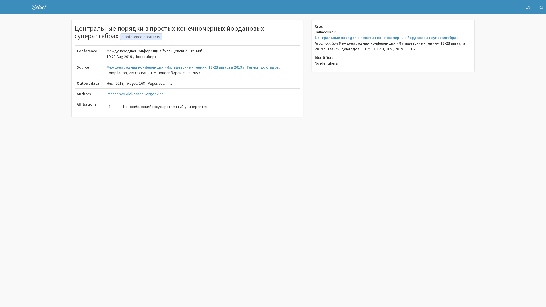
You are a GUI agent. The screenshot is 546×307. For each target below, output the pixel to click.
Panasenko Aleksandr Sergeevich (135, 93)
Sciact (38, 7)
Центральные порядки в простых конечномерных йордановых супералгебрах (386, 37)
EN (528, 7)
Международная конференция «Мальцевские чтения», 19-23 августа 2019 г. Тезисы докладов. (193, 67)
